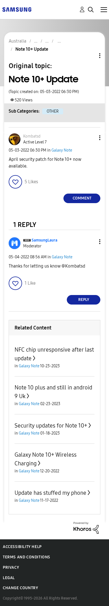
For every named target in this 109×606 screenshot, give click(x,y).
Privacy (11, 567)
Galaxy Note (61, 150)
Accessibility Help (22, 546)
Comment (82, 198)
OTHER (53, 111)
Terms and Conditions (26, 557)
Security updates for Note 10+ (51, 425)
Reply (83, 299)
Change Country (20, 588)
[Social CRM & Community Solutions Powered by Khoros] (86, 527)
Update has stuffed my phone (50, 492)
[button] (90, 137)
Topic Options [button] (90, 55)
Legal (9, 577)
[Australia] (16, 9)
